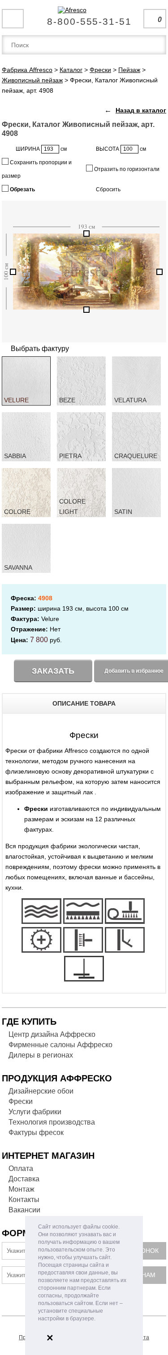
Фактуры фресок (36, 1132)
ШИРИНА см (41, 149)
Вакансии (24, 1210)
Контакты (24, 1199)
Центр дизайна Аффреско (52, 1034)
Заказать (53, 670)
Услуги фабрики (35, 1112)
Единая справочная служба (84, 18)
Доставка (24, 1179)
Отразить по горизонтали (126, 169)
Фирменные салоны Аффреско (60, 1045)
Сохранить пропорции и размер (37, 169)
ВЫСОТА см (121, 149)
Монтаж (21, 1189)
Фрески (21, 1101)
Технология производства (52, 1122)
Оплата (21, 1168)
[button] (98, 1319)
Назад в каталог (141, 110)
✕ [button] (50, 1338)
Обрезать (22, 189)
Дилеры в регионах (41, 1055)
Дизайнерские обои (41, 1091)
